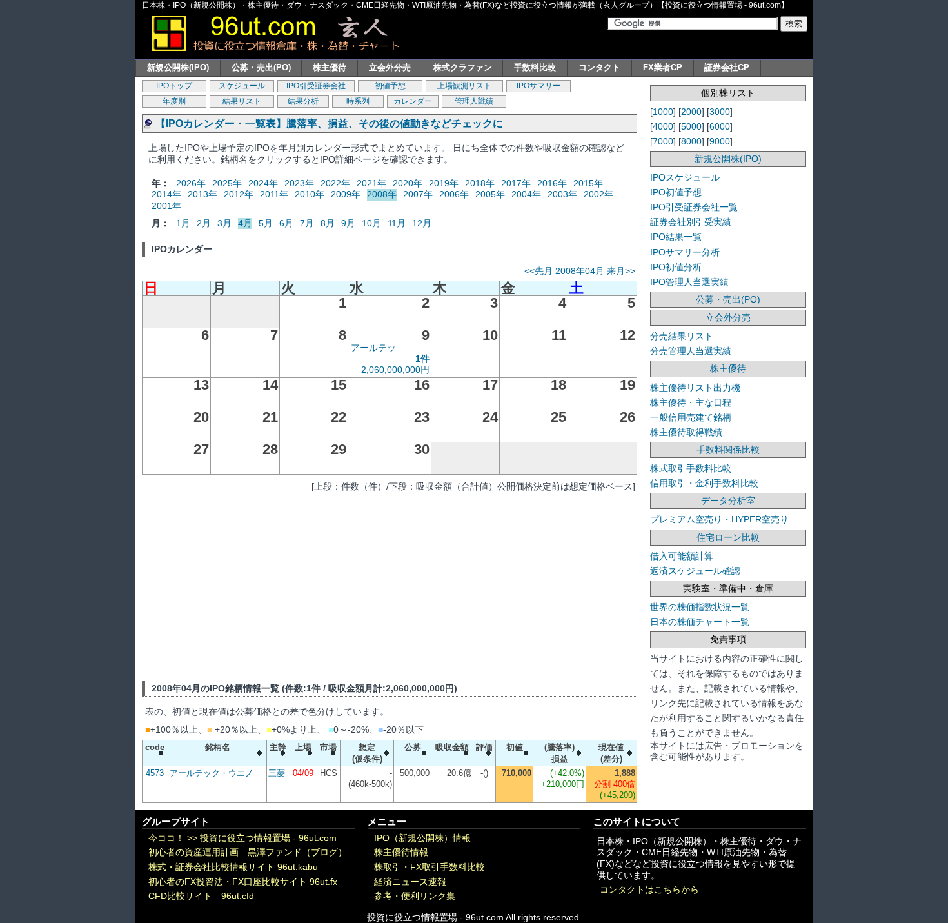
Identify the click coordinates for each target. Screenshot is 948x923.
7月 (307, 223)
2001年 (166, 206)
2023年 (299, 183)
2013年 (202, 194)
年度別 (174, 101)
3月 (224, 223)
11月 (397, 223)
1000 (663, 111)
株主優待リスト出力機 (695, 387)
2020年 (407, 183)
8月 (328, 223)
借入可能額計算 (681, 556)
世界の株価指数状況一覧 (699, 607)
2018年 (480, 183)
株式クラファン (462, 67)
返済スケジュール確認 (695, 571)
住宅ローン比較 (728, 537)
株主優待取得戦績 (686, 432)
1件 (422, 358)
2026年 (191, 183)
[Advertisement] (389, 584)
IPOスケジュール (685, 177)
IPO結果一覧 (676, 237)
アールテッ (373, 347)
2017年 (516, 183)
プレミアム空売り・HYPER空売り (719, 519)
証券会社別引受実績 (690, 222)
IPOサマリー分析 (685, 252)
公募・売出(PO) (261, 67)
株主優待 (329, 67)
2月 (204, 223)
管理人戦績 (474, 101)
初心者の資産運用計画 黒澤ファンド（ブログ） (247, 852)
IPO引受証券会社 (316, 86)
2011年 (274, 194)
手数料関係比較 (728, 449)
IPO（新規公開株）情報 (422, 838)
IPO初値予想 (676, 192)
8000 (691, 141)
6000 (719, 126)
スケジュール (242, 86)
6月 (286, 223)
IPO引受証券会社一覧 (694, 207)
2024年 (263, 183)
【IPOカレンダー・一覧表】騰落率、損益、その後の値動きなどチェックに (329, 123)
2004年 (526, 194)
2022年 (335, 183)
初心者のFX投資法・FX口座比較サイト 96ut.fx (242, 882)
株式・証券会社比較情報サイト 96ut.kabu (233, 867)
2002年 (598, 194)
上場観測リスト (464, 86)
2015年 (588, 183)
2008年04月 (579, 271)
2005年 (490, 194)
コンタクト (599, 67)
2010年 (309, 194)
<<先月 (538, 271)
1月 (183, 223)
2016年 (552, 183)
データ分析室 (728, 500)
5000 (691, 126)
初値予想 (390, 86)
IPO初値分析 (676, 267)
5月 (266, 223)
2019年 (444, 183)
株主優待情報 (401, 852)
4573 (155, 773)
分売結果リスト (681, 336)
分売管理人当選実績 (690, 351)
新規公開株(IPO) (178, 67)
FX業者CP (662, 67)
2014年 (166, 194)
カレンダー (412, 101)
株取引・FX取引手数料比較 (429, 867)
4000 (663, 126)
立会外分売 (390, 67)
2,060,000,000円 (395, 369)
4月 (245, 223)
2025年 (227, 183)
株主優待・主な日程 (690, 402)
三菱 (276, 773)
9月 (348, 223)
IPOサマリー (538, 86)
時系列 (358, 101)
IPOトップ (174, 86)
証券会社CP (726, 67)
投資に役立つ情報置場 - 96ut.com (268, 838)
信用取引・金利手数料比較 (704, 483)
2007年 (418, 194)
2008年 (382, 194)
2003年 (562, 194)
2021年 (371, 183)
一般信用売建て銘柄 (690, 417)
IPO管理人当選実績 (689, 282)
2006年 (454, 194)
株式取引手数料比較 (690, 468)
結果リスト (241, 101)
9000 (719, 141)
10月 (371, 223)
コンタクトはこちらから (649, 890)
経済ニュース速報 (410, 882)
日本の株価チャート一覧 (699, 622)
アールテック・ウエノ (211, 773)
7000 (663, 141)
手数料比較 (535, 67)
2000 (691, 111)
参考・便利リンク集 (414, 896)
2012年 (238, 194)
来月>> (621, 271)
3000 (719, 111)
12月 (421, 223)
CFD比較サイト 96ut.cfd (201, 896)
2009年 (345, 194)
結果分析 (303, 101)
